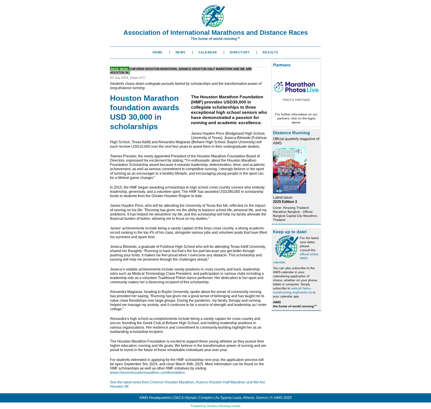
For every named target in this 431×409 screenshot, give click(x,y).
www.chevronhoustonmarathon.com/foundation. (148, 372)
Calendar (207, 52)
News (181, 52)
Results (271, 52)
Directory (240, 52)
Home (158, 52)
